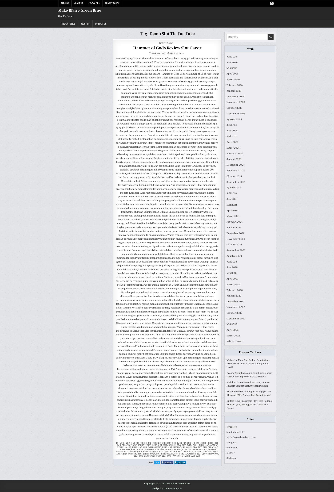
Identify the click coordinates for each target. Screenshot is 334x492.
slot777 (230, 453)
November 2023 (235, 239)
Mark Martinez (158, 53)
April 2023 (232, 278)
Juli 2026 (231, 56)
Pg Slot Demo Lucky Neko (200, 451)
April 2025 (232, 142)
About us (78, 3)
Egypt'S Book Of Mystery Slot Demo (147, 449)
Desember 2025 (235, 96)
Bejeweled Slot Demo (203, 442)
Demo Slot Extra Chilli (187, 445)
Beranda (65, 3)
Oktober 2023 (234, 244)
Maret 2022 (233, 335)
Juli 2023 (231, 261)
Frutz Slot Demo (173, 449)
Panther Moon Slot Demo (157, 451)
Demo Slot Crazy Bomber (164, 445)
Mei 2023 (231, 273)
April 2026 (232, 73)
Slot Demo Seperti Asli (185, 453)
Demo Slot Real (200, 447)
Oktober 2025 (234, 108)
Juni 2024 (231, 199)
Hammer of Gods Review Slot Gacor (167, 48)
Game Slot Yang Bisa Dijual (194, 449)
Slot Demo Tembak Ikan (207, 453)
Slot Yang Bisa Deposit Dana (147, 455)
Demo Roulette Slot (142, 445)
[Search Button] (272, 3)
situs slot (231, 427)
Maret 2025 (233, 148)
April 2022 (232, 330)
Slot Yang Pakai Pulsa (172, 455)
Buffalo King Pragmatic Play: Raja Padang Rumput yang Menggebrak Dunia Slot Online (249, 405)
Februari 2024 (234, 221)
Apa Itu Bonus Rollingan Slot (162, 442)
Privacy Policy (112, 3)
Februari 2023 (234, 290)
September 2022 (235, 318)
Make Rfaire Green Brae (79, 10)
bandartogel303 (235, 432)
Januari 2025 (233, 159)
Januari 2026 (233, 91)
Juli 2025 (231, 125)
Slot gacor (232, 458)
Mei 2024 (231, 204)
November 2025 (235, 102)
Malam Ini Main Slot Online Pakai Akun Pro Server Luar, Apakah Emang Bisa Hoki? (247, 364)
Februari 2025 (234, 153)
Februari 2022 (234, 341)
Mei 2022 (231, 324)
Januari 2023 (233, 295)
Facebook (168, 462)
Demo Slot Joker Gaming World (146, 447)
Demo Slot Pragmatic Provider (177, 447)
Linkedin (182, 462)
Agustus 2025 (234, 119)
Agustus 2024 (234, 187)
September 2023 (235, 250)
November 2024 (235, 170)
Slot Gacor (167, 42)
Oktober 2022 (234, 313)
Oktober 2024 (234, 176)
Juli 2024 (231, 193)
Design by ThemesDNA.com (167, 488)
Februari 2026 (234, 85)
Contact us (94, 3)
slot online (232, 447)
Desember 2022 (235, 301)
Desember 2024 (235, 165)
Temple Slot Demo (192, 455)
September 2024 (235, 182)
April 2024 (232, 210)
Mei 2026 (231, 68)
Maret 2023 (233, 284)
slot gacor (232, 442)
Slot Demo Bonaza (146, 453)
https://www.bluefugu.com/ (241, 437)
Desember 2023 (235, 233)
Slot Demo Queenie (164, 453)
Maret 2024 (233, 216)
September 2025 (235, 113)
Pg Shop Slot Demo (179, 451)
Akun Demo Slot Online (136, 442)
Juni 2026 (232, 62)
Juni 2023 (232, 267)
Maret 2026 (233, 79)
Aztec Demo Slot (185, 442)
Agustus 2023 (234, 256)
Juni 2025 (232, 130)
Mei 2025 (231, 136)
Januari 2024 (233, 227)
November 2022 (235, 307)
